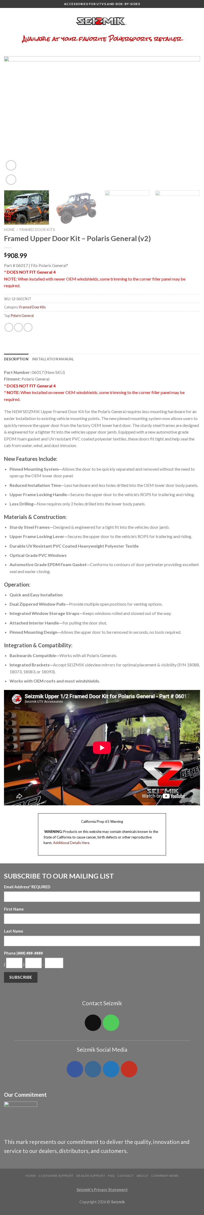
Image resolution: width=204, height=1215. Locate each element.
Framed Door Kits (37, 230)
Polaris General (22, 315)
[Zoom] (11, 179)
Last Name (13, 931)
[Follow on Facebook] (75, 1069)
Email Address (27, 887)
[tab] (16, 359)
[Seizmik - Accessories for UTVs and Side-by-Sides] (102, 21)
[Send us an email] (93, 1023)
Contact (125, 1176)
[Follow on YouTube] (129, 1069)
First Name (14, 909)
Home (9, 230)
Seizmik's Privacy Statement (102, 1189)
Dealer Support (90, 1176)
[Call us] (111, 1023)
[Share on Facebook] (9, 327)
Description (16, 359)
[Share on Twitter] (18, 327)
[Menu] (7, 21)
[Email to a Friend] (28, 327)
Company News (164, 1176)
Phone (23, 953)
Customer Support (56, 1176)
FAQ (111, 1176)
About (142, 1176)
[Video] (11, 165)
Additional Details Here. (71, 843)
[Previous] (14, 121)
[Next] (189, 121)
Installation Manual (53, 359)
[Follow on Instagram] (93, 1069)
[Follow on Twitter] (111, 1069)
